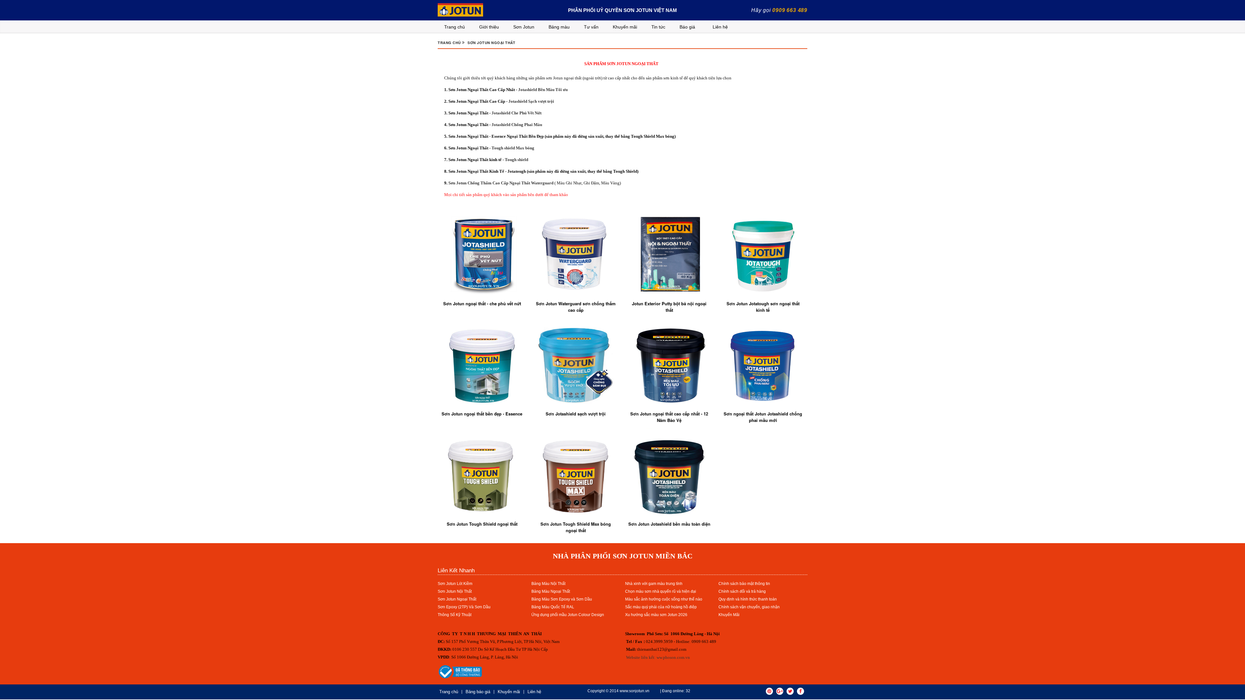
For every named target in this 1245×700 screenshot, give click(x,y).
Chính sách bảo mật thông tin (744, 583)
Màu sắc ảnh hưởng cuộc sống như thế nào (663, 599)
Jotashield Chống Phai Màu (517, 124)
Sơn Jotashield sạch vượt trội (576, 414)
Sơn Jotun (523, 26)
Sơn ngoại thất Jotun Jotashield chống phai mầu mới (763, 417)
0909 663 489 (789, 10)
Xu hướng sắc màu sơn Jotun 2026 (656, 614)
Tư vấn (591, 26)
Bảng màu (559, 26)
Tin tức (658, 26)
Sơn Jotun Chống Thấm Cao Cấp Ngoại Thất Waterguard (500, 183)
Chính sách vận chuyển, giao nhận (749, 607)
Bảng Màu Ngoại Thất (550, 591)
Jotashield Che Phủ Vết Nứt (516, 113)
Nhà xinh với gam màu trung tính (653, 583)
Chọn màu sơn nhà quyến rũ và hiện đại (660, 591)
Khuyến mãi (625, 26)
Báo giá (687, 26)
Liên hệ (720, 26)
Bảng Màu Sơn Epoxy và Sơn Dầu (561, 599)
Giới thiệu (489, 26)
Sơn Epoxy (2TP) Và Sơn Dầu (464, 607)
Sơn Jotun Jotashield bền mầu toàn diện (669, 524)
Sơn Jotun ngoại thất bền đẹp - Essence (482, 414)
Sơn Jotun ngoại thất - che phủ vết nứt (482, 303)
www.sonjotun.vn (634, 691)
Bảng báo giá (478, 691)
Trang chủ (454, 26)
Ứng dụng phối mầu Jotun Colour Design (567, 614)
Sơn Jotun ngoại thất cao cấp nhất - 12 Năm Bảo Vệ (669, 417)
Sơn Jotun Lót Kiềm (455, 583)
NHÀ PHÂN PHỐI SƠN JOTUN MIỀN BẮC (623, 556)
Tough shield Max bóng (513, 148)
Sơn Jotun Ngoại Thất (457, 599)
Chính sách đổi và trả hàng (742, 591)
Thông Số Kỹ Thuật (454, 614)
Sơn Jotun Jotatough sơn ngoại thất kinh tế (763, 306)
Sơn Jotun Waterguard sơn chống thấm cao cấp (576, 306)
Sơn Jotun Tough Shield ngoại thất (482, 524)
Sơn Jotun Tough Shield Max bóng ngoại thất (575, 527)
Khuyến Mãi (729, 614)
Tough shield (516, 159)
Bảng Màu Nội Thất (548, 583)
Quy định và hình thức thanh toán (747, 599)
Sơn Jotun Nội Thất (455, 591)
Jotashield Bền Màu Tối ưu (543, 89)
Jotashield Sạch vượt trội (530, 101)
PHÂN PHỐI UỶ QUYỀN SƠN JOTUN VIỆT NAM (622, 10)
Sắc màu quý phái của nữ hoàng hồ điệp (661, 607)
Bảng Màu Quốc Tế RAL (552, 607)
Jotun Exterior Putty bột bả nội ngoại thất (669, 306)
